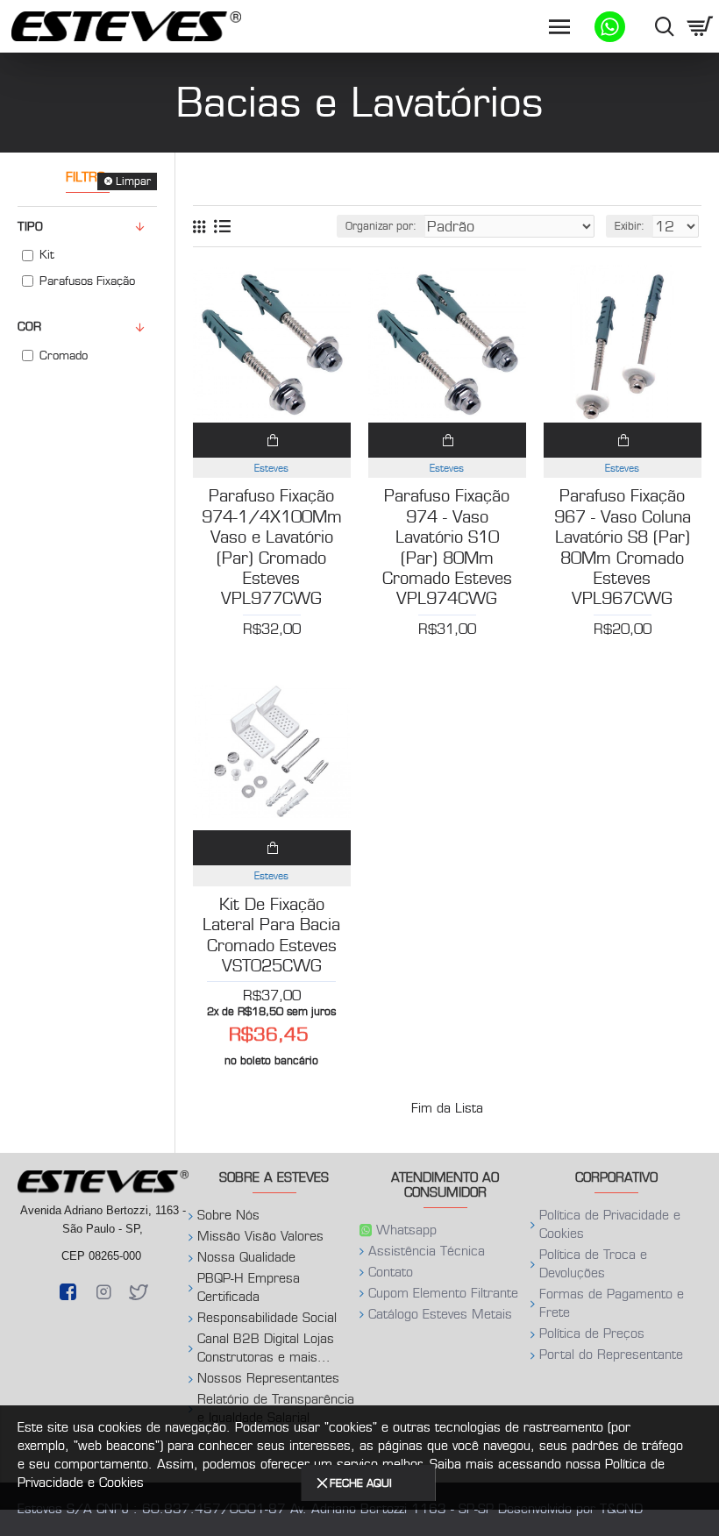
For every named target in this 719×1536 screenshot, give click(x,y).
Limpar (133, 181)
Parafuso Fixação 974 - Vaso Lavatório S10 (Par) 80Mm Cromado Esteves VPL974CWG (447, 547)
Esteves (271, 468)
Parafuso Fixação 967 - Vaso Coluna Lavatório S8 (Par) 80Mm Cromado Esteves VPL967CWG (622, 547)
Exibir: (629, 225)
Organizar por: (380, 225)
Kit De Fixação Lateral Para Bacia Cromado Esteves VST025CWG (271, 935)
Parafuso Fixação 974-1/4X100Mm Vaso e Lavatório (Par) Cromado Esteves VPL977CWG (272, 547)
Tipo (30, 226)
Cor (29, 326)
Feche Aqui (361, 1483)
